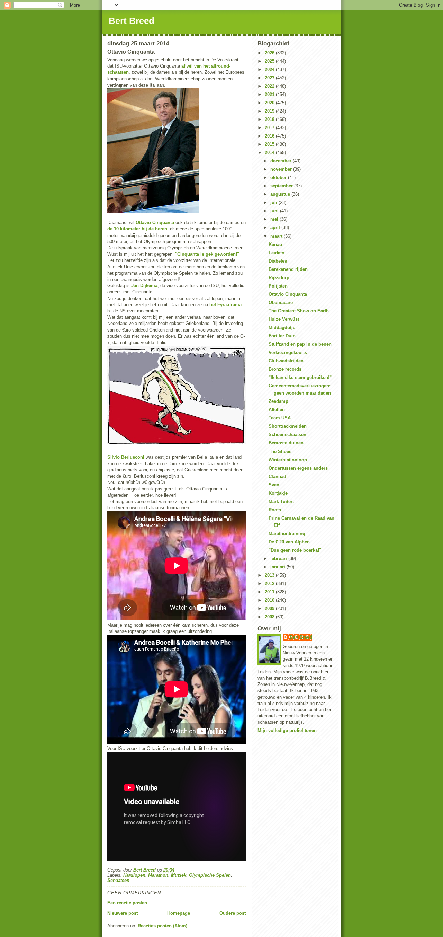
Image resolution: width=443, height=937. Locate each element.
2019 (270, 111)
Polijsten (278, 286)
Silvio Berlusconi (125, 457)
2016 (270, 136)
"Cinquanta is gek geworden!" (207, 254)
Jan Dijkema (144, 285)
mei (275, 219)
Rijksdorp (279, 277)
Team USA (280, 418)
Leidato (276, 252)
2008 (270, 616)
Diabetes (278, 261)
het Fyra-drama (225, 304)
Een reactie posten (127, 902)
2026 (270, 52)
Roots (275, 509)
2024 (270, 69)
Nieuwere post (122, 913)
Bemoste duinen (286, 442)
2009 (270, 608)
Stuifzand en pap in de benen (300, 344)
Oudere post (232, 913)
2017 (270, 127)
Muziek (178, 875)
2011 (270, 591)
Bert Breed (131, 21)
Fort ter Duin (282, 335)
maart (277, 236)
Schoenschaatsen (287, 434)
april (275, 227)
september (282, 185)
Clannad (277, 476)
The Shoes (280, 451)
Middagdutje (282, 327)
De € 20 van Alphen (289, 542)
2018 (270, 119)
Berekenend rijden (288, 269)
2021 (270, 94)
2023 (270, 77)
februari (279, 558)
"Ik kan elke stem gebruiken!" (300, 377)
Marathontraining (287, 533)
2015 (270, 144)
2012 (270, 583)
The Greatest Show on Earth (299, 310)
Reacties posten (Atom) (162, 925)
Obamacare (281, 302)
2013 (270, 575)
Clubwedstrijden (286, 360)
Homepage (178, 913)
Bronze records (285, 369)
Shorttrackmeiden (288, 426)
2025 (270, 61)
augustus (280, 194)
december (281, 160)
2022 (270, 86)
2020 (270, 102)
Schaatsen (118, 880)
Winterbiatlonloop (288, 459)
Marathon (158, 875)
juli (274, 202)
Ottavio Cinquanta (155, 222)
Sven (274, 484)
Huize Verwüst (284, 319)
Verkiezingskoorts (288, 352)
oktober (279, 177)
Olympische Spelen (210, 875)
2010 (270, 600)
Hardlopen (134, 875)
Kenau (275, 244)
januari (278, 566)
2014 (270, 152)
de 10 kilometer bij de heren (137, 228)
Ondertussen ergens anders (298, 468)
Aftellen (277, 409)
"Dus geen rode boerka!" (295, 550)
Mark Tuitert (281, 501)
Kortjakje (278, 493)
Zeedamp (278, 401)
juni (275, 210)
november (281, 169)
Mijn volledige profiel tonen (287, 730)
